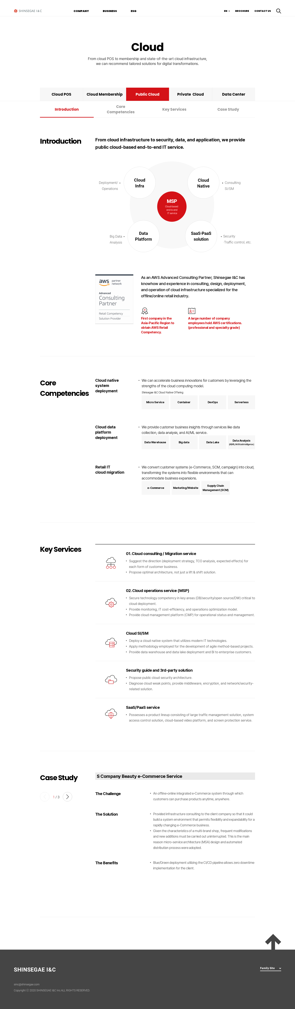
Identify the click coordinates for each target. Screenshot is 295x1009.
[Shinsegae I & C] (28, 11)
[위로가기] (273, 942)
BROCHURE (242, 11)
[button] (67, 796)
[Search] (278, 11)
